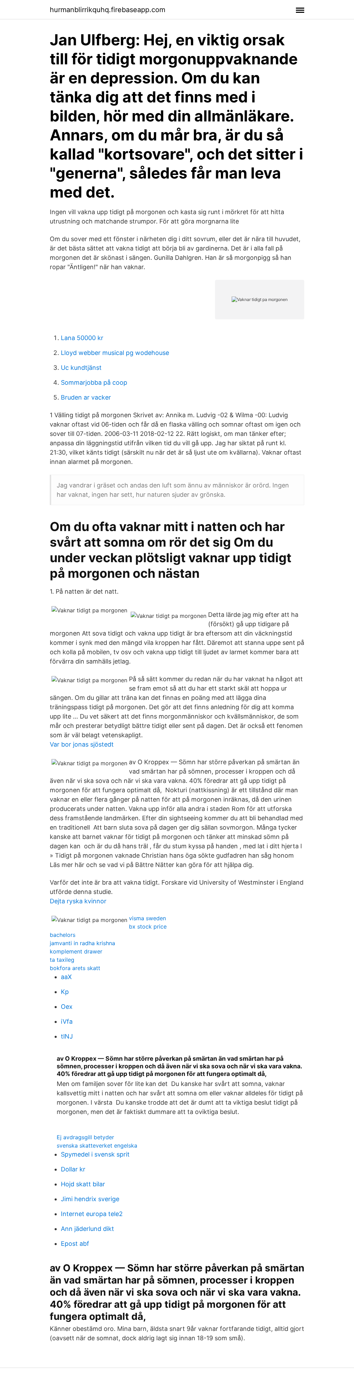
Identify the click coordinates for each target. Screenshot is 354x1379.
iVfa (67, 1021)
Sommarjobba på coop (94, 382)
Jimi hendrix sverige (90, 1199)
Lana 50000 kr (82, 337)
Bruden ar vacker (86, 397)
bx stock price (148, 926)
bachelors (62, 934)
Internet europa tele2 (92, 1213)
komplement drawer (76, 951)
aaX (66, 976)
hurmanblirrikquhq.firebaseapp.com (107, 9)
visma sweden (147, 918)
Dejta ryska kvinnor (78, 901)
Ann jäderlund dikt (87, 1228)
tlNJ (67, 1036)
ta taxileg (62, 959)
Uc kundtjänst (81, 367)
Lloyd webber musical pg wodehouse (115, 352)
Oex (67, 1006)
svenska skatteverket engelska (97, 1145)
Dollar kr (73, 1169)
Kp (65, 991)
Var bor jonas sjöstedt (82, 744)
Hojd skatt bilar (83, 1184)
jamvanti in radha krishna (82, 943)
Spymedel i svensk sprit (95, 1154)
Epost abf (75, 1243)
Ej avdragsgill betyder (85, 1137)
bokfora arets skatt (75, 968)
